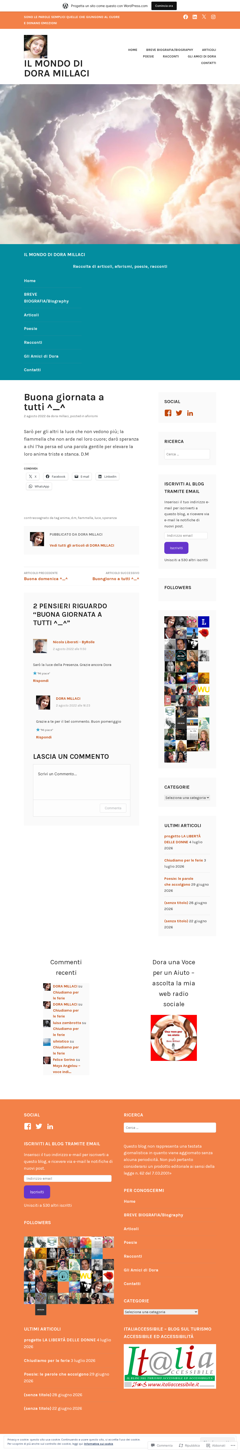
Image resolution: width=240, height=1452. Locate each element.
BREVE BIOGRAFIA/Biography (169, 50)
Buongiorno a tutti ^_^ (115, 576)
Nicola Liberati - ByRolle (74, 642)
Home (132, 50)
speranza (109, 518)
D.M (73, 518)
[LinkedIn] (190, 413)
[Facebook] (168, 413)
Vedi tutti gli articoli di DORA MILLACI (82, 545)
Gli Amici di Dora (202, 56)
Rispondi (41, 680)
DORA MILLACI (60, 416)
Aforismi (91, 416)
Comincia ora (164, 6)
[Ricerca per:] (187, 454)
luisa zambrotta (67, 1023)
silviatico (61, 1041)
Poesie (148, 56)
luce (97, 518)
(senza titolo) (176, 902)
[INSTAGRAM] (213, 17)
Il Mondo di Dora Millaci (57, 68)
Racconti (171, 56)
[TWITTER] (204, 17)
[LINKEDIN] (195, 17)
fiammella (85, 518)
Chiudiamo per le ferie (183, 860)
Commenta (113, 808)
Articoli (209, 50)
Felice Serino (64, 1059)
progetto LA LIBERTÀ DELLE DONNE (60, 1339)
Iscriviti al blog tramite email (62, 1143)
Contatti (208, 63)
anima (65, 518)
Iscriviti (176, 548)
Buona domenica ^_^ (46, 576)
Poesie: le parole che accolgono (56, 1374)
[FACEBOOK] (185, 17)
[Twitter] (179, 413)
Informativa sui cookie (98, 1443)
